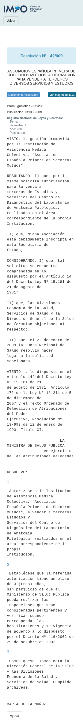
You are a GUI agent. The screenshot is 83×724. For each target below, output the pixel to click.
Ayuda (14, 715)
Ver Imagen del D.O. (62, 95)
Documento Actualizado (23, 95)
